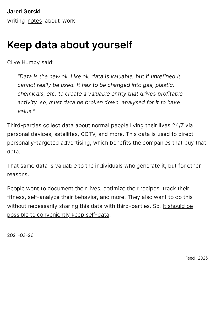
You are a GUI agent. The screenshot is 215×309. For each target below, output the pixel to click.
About (52, 20)
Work (68, 20)
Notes (35, 20)
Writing (16, 20)
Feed (190, 258)
